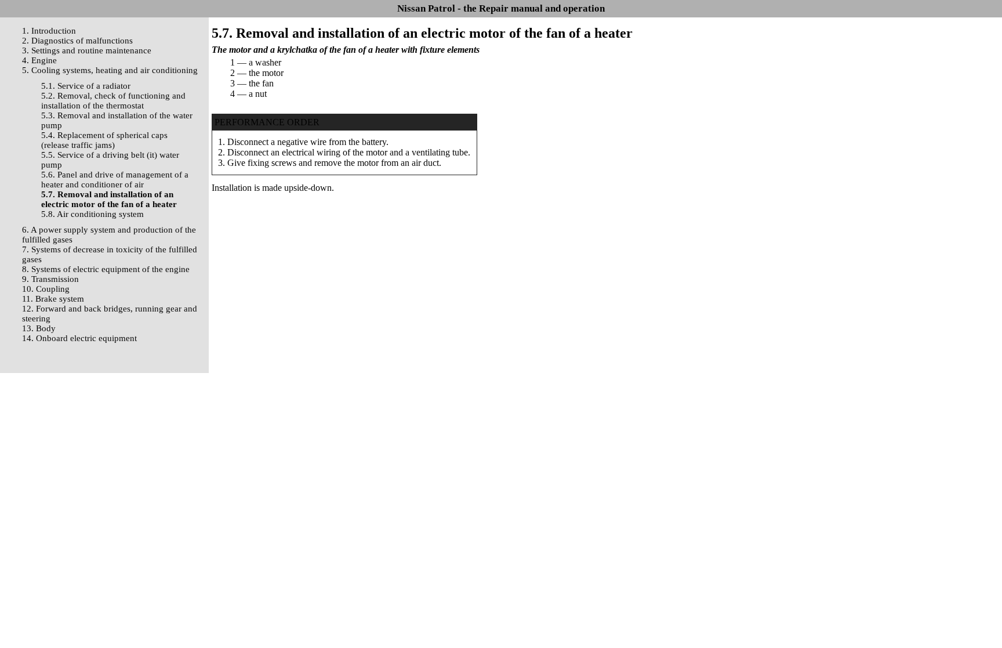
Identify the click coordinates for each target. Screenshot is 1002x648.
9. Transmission (50, 279)
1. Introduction (49, 30)
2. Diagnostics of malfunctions (77, 40)
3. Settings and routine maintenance (86, 50)
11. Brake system (53, 298)
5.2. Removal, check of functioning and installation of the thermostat (113, 100)
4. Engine (39, 60)
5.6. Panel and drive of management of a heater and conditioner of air (114, 179)
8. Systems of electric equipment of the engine (106, 269)
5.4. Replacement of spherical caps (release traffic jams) (104, 140)
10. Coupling (46, 289)
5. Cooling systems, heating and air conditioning (110, 70)
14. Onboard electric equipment (79, 338)
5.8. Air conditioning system (92, 214)
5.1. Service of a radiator (85, 85)
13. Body (39, 328)
